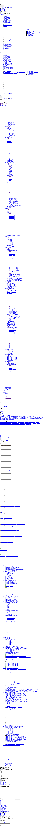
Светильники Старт (12, 330)
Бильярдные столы (10, 120)
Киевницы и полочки (11, 351)
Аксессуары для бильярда (11, 290)
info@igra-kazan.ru (3, 815)
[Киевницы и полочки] (10, 41)
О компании (2, 801)
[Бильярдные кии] (10, 18)
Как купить (7, 384)
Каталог (6, 117)
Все (1, 781)
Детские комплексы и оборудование (32, 417)
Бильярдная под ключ (11, 356)
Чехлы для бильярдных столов (27, 422)
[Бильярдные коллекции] (10, 45)
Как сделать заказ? (3, 804)
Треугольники (3, 422)
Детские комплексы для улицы (14, 263)
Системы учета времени (9, 424)
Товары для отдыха (10, 249)
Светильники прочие (13, 344)
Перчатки (16, 423)
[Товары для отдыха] (10, 71)
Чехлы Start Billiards (4, 429)
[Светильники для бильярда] (10, 39)
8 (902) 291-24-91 (3, 10)
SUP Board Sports (3, 782)
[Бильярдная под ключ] (10, 43)
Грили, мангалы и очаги (11, 164)
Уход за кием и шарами (22, 423)
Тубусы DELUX (3, 425)
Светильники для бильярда (12, 327)
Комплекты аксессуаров (17, 424)
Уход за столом (19, 422)
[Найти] (0, 825)
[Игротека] (10, 26)
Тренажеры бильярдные (26, 424)
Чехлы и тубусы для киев (13, 307)
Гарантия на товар (3, 807)
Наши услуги (2, 810)
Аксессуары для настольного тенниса (16, 147)
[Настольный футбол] (10, 22)
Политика (2, 803)
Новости (2, 802)
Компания (2, 800)
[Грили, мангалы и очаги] (10, 24)
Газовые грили (11, 167)
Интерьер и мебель (10, 363)
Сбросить (6, 778)
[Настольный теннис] (10, 20)
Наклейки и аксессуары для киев (8, 423)
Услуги (8, 376)
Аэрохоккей (11, 214)
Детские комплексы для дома (14, 274)
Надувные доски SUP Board (14, 252)
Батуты (8, 238)
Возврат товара (3, 808)
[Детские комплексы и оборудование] (10, 33)
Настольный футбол (10, 157)
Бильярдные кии (10, 128)
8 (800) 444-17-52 (3, 9)
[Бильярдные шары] (10, 35)
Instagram (5, 406)
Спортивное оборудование (12, 223)
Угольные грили (12, 177)
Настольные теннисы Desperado (6, 784)
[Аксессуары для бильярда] (10, 37)
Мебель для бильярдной (13, 366)
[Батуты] (10, 30)
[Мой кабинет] (1, 99)
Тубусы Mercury (3, 426)
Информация (2, 809)
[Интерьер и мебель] (10, 47)
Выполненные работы (4, 811)
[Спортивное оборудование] (10, 28)
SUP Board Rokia (3, 783)
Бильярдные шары (10, 283)
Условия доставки (3, 806)
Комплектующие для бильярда (14, 316)
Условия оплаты (3, 805)
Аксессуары (11, 193)
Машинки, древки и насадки (11, 422)
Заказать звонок (3, 105)
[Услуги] (10, 49)
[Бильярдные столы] (10, 16)
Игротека (8, 210)
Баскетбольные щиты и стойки (14, 226)
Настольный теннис (10, 139)
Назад (6, 108)
